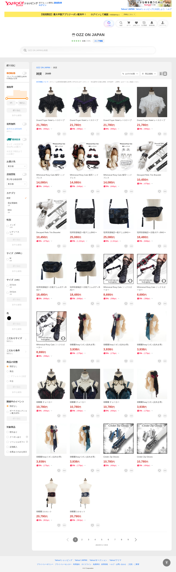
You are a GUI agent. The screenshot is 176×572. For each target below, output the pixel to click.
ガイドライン (86, 564)
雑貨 (39, 73)
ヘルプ (169, 9)
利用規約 (76, 564)
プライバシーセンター (63, 564)
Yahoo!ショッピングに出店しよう (150, 9)
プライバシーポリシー (45, 564)
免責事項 (96, 564)
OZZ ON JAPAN (43, 67)
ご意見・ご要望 (133, 564)
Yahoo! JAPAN (127, 9)
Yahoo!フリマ (115, 560)
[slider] (7, 98)
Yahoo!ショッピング (63, 560)
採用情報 (104, 564)
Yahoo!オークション (98, 560)
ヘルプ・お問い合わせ (117, 564)
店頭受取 (11, 174)
